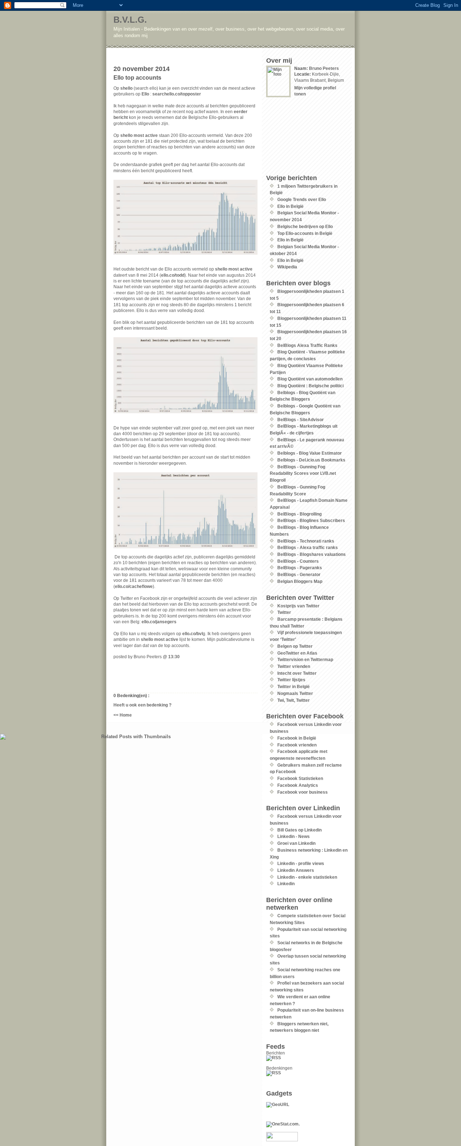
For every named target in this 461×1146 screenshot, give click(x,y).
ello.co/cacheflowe (134, 586)
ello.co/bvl (192, 633)
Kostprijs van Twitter (298, 605)
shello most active (139, 135)
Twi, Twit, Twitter (293, 700)
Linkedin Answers (295, 870)
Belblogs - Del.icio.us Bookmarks (311, 460)
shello (126, 88)
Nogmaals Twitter (295, 693)
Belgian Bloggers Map (299, 581)
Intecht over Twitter (297, 673)
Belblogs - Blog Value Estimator (309, 453)
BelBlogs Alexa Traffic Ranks (307, 345)
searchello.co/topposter (176, 94)
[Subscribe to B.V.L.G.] (307, 1058)
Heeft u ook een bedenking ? (142, 705)
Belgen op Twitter (295, 646)
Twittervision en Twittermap (305, 659)
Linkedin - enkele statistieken (307, 877)
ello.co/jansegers (159, 621)
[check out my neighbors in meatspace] (307, 1104)
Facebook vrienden (297, 745)
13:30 (174, 656)
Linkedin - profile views (300, 863)
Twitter (284, 612)
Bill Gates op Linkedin (299, 830)
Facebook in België (296, 738)
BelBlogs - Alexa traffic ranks (307, 547)
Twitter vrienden (293, 666)
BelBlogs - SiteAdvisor (300, 419)
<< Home (122, 715)
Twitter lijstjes (291, 679)
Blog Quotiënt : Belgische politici (310, 385)
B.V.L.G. (130, 19)
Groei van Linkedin (296, 843)
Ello (145, 94)
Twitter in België (293, 686)
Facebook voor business (302, 792)
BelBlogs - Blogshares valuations (311, 554)
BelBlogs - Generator (299, 574)
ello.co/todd (172, 275)
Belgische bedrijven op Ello (305, 226)
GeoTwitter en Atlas (297, 653)
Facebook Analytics (297, 785)
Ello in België (290, 206)
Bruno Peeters (324, 68)
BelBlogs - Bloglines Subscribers (311, 520)
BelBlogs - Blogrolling (299, 514)
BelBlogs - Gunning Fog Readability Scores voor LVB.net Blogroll (303, 473)
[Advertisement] (199, 50)
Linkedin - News (293, 836)
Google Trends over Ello (301, 199)
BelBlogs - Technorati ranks (305, 541)
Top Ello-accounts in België (304, 233)
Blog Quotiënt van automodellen (310, 378)
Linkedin (286, 883)
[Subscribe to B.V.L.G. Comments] (307, 1073)
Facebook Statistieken (300, 778)
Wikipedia (287, 266)
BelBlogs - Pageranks (299, 567)
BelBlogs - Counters (298, 561)
